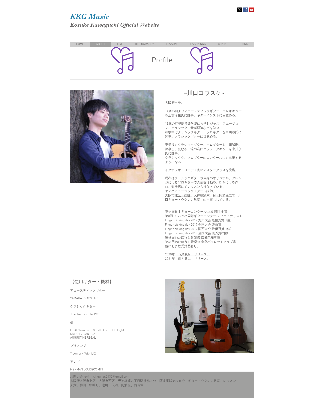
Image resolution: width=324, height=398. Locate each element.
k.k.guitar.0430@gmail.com (110, 377)
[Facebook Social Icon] (245, 9)
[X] (239, 9)
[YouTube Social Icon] (251, 9)
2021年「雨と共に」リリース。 (187, 259)
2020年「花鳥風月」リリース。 (187, 255)
